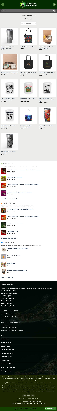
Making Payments (7, 353)
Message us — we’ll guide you (9, 327)
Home (23, 15)
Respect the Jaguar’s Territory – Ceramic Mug (8, 126)
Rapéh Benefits (6, 301)
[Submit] (54, 10)
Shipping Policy (6, 342)
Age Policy (4, 339)
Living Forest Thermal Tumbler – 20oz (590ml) (46, 126)
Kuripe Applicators (7, 314)
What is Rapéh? (6, 296)
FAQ (2, 335)
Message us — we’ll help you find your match (12, 330)
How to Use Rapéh (7, 298)
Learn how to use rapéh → (10, 199)
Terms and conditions (8, 367)
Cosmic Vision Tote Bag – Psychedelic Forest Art (26, 126)
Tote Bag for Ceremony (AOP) (27, 46)
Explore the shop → (8, 277)
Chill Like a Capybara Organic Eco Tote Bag (28, 73)
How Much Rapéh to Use (9, 317)
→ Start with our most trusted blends (10, 322)
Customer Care (6, 346)
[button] (2, 4)
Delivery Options (6, 357)
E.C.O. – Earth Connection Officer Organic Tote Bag (46, 73)
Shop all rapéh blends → (9, 238)
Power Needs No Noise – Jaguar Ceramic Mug (27, 99)
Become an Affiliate (7, 364)
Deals (34, 398)
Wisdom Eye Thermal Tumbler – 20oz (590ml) (8, 152)
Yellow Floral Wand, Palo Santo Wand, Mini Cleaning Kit (46, 47)
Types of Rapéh (6, 303)
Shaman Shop (21, 398)
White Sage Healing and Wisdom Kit (9, 72)
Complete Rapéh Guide (9, 293)
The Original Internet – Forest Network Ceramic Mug (8, 99)
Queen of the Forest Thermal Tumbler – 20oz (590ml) (8, 47)
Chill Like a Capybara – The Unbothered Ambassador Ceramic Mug (47, 100)
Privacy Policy (6, 371)
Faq (38, 398)
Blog (29, 398)
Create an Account (7, 349)
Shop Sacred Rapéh (8, 306)
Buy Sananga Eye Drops (9, 310)
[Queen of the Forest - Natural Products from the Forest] (28, 4)
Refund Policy (6, 360)
